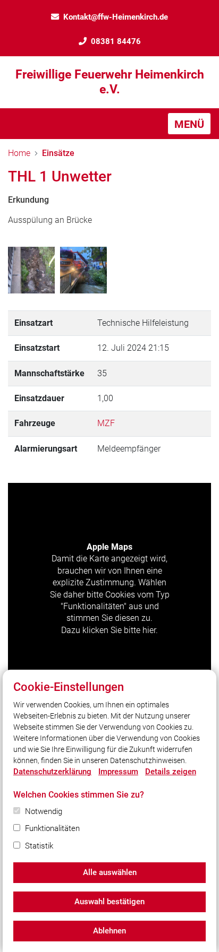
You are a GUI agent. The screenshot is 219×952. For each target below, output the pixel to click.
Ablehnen (109, 931)
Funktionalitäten (52, 828)
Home (19, 153)
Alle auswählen (110, 872)
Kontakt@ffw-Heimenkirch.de (115, 17)
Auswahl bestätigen (109, 901)
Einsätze (58, 153)
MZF (106, 423)
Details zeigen (170, 771)
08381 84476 (116, 41)
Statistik (39, 846)
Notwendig (43, 811)
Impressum (118, 771)
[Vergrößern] (31, 270)
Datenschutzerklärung (52, 771)
